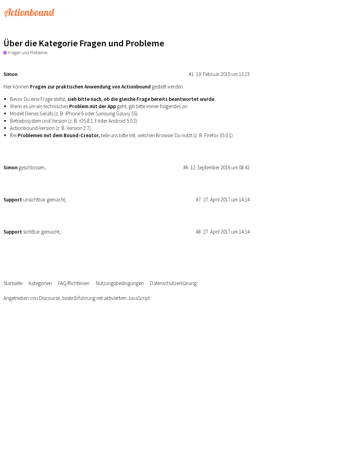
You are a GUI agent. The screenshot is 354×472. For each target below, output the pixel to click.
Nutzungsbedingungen (120, 283)
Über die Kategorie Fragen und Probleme (83, 43)
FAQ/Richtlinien (74, 283)
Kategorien (40, 283)
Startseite (12, 283)
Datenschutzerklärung (173, 283)
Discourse (49, 298)
